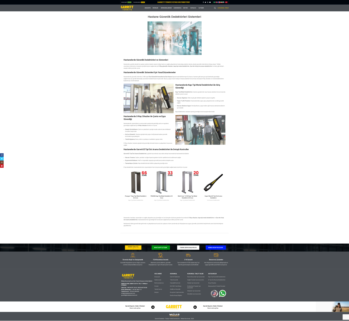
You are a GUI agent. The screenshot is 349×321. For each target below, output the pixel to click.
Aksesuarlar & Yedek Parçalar (216, 286)
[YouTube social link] (210, 2)
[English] (217, 2)
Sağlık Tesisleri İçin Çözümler (195, 280)
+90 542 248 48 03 (134, 291)
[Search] (215, 8)
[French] (219, 2)
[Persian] (221, 2)
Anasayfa (157, 277)
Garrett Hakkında (175, 277)
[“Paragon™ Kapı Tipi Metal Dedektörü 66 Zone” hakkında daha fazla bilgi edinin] (146, 173)
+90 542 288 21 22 (137, 289)
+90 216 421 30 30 (142, 287)
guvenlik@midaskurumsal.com (129, 295)
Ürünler (156, 286)
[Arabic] (214, 2)
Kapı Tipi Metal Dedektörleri (135, 200)
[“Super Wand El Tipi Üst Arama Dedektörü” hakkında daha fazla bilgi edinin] (224, 173)
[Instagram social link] (208, 2)
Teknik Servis (158, 289)
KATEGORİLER (212, 273)
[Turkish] (226, 2)
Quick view (146, 177)
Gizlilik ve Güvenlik (175, 289)
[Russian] (224, 2)
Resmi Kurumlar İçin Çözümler (196, 277)
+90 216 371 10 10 (132, 287)
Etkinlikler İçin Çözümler (194, 294)
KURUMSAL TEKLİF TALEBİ (195, 273)
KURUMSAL (173, 273)
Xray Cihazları (212, 283)
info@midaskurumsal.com (128, 293)
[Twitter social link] (205, 2)
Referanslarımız (159, 283)
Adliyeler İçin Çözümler (193, 291)
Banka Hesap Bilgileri (176, 295)
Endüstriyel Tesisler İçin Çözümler (194, 287)
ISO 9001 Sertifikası (175, 286)
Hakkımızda (157, 280)
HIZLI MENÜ (158, 273)
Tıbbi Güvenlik (174, 280)
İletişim (156, 292)
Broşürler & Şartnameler (177, 292)
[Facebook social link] (203, 2)
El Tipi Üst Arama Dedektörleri (216, 280)
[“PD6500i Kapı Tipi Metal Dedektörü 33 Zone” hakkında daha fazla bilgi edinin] (172, 173)
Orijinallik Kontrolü (175, 283)
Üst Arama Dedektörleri (213, 200)
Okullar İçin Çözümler (193, 283)
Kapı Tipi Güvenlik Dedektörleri (216, 277)
